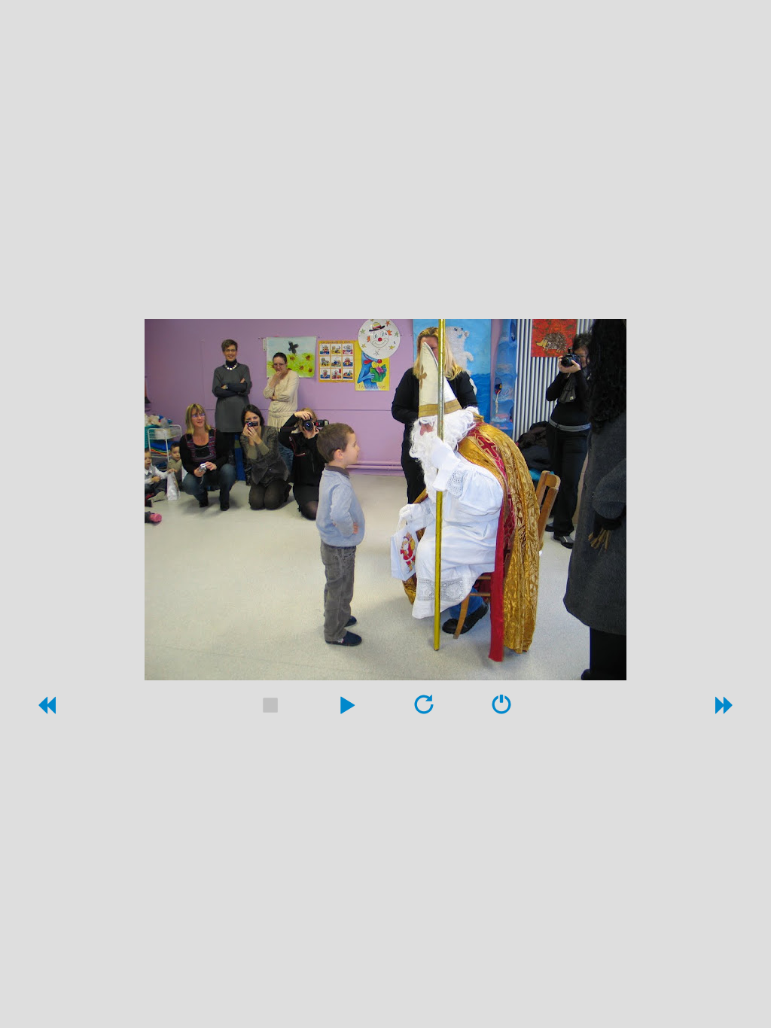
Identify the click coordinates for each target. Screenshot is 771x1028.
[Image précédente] (46, 709)
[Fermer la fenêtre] (501, 709)
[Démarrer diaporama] (347, 709)
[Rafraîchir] (424, 709)
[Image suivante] (725, 709)
